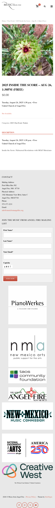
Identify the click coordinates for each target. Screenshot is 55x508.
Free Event (11, 21)
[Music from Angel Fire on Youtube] (35, 505)
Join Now (10, 278)
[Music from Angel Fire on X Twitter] (30, 505)
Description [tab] (8, 132)
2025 (12, 123)
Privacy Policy (31, 497)
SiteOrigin (48, 497)
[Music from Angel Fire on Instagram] (24, 505)
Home (4, 21)
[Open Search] (45, 6)
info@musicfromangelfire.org (12, 210)
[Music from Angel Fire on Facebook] (19, 505)
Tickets (25, 123)
